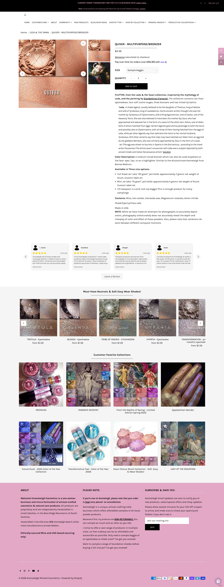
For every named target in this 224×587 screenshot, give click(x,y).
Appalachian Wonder (183, 410)
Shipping (120, 57)
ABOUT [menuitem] (54, 22)
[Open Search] (201, 3)
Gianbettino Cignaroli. (156, 98)
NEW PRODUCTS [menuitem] (81, 22)
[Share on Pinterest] (221, 62)
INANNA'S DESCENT (88, 410)
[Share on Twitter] (221, 56)
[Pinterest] (29, 571)
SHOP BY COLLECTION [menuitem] (135, 22)
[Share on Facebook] (221, 51)
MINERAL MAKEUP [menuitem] (156, 22)
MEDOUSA (41, 410)
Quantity (120, 78)
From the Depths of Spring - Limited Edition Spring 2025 (136, 411)
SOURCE (167, 152)
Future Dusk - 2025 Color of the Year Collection (41, 470)
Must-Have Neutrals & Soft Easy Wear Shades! (112, 291)
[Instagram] (24, 571)
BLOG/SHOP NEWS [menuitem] (99, 22)
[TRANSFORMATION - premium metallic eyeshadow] (197, 317)
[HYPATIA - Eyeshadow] (157, 317)
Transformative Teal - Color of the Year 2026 (88, 470)
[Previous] (22, 73)
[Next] (83, 73)
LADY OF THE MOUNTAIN (183, 469)
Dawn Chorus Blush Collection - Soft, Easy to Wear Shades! (135, 470)
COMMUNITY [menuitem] (64, 22)
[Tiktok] (38, 571)
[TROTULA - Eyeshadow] (38, 317)
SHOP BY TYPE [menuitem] (115, 22)
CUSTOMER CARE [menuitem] (39, 22)
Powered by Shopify (72, 578)
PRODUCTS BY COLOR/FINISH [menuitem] (181, 22)
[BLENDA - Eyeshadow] (78, 317)
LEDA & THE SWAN (39, 32)
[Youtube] (33, 571)
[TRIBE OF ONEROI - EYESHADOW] (117, 317)
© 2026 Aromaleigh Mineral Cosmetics (39, 578)
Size (117, 70)
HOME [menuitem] (27, 22)
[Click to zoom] (83, 43)
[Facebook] (20, 571)
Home (24, 32)
